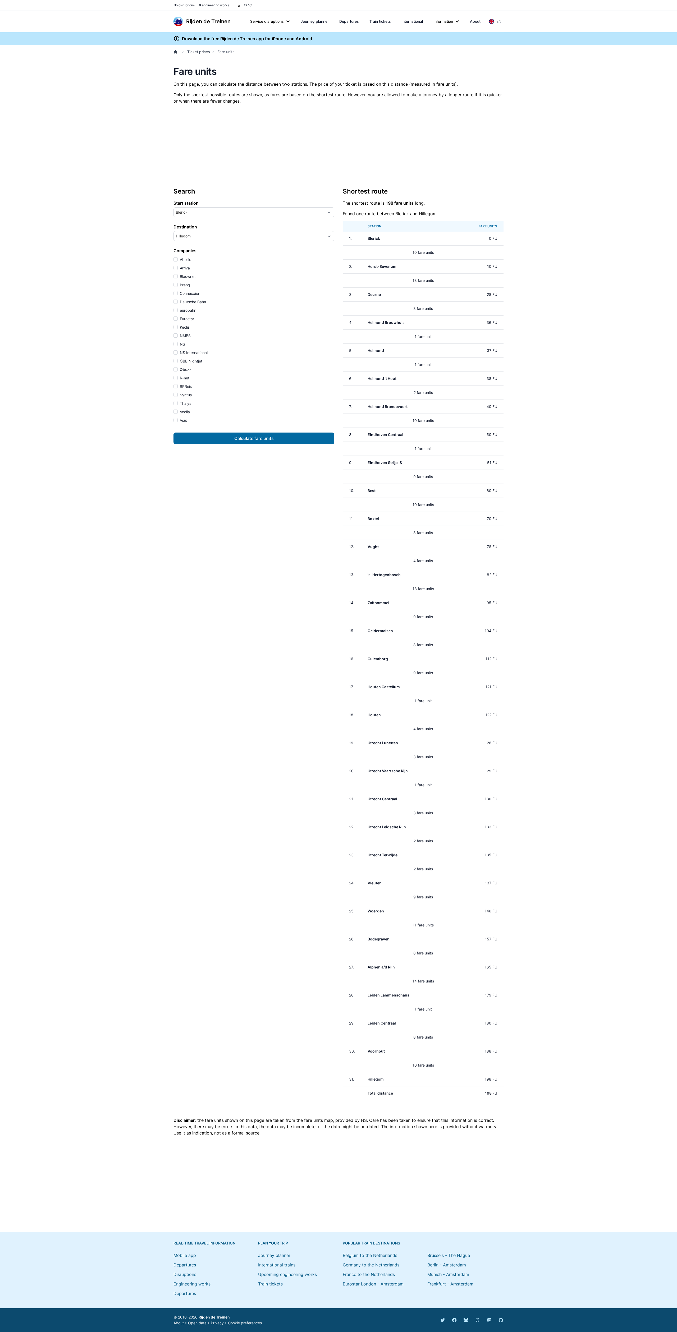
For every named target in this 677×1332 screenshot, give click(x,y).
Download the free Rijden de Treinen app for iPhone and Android (247, 38)
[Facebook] (454, 1320)
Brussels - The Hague (448, 1255)
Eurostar (186, 318)
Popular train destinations (371, 1243)
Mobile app (184, 1255)
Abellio (185, 259)
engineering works (214, 5)
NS (182, 344)
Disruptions (184, 1274)
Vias (183, 420)
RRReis (185, 386)
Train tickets (380, 21)
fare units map (318, 1120)
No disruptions (184, 5)
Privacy (217, 1323)
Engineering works (192, 1284)
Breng (184, 285)
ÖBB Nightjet (190, 361)
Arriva (184, 268)
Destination (185, 226)
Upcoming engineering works (287, 1274)
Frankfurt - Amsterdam (450, 1284)
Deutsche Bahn (192, 302)
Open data (197, 1323)
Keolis (184, 327)
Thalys (185, 403)
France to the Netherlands (369, 1274)
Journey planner (315, 21)
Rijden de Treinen (214, 1317)
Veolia (184, 412)
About (475, 21)
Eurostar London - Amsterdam (373, 1284)
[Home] (176, 52)
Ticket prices (198, 51)
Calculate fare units (254, 438)
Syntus (185, 395)
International (412, 21)
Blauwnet (187, 276)
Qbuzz (185, 369)
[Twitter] (442, 1320)
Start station (186, 203)
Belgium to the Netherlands (370, 1255)
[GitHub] (501, 1320)
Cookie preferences (245, 1323)
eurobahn (187, 310)
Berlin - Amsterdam (446, 1264)
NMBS (185, 335)
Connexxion (189, 293)
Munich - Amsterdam (448, 1274)
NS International (193, 352)
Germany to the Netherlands (371, 1264)
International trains (276, 1264)
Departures (349, 21)
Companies (184, 250)
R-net (184, 378)
